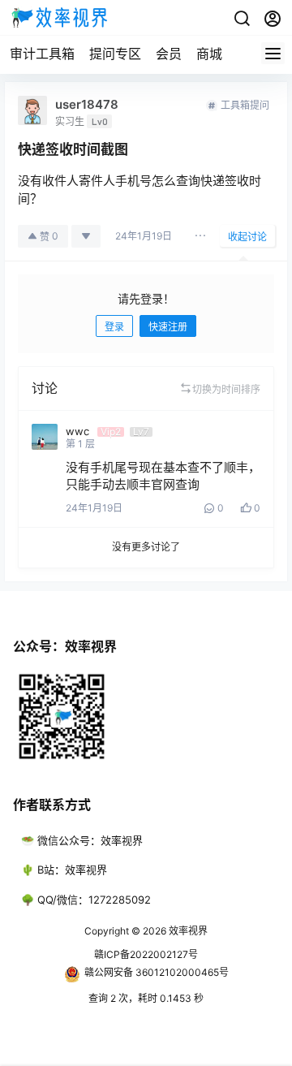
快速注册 (167, 327)
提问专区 (115, 53)
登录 (114, 327)
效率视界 (187, 931)
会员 (169, 53)
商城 (209, 53)
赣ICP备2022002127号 (146, 954)
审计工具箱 (42, 53)
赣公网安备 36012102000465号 (156, 972)
